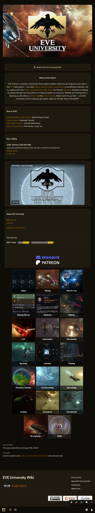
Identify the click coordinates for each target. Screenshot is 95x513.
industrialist (58, 87)
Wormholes (72, 339)
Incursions (47, 412)
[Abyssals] (23, 353)
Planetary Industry (23, 388)
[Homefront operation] (71, 402)
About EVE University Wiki (80, 481)
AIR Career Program (15, 123)
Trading (71, 363)
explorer (44, 87)
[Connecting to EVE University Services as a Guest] (47, 257)
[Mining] (47, 281)
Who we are (11, 220)
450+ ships (47, 90)
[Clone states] (71, 281)
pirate (37, 87)
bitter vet (34, 96)
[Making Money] (23, 305)
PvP (11, 87)
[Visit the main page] (3, 509)
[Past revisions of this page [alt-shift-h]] (81, 502)
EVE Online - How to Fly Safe (22, 166)
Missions (47, 315)
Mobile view (75, 489)
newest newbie (49, 96)
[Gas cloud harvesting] (71, 378)
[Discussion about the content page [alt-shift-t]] (86, 502)
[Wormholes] (71, 329)
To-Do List (11, 154)
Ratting (72, 315)
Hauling (23, 412)
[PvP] (23, 329)
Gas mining (71, 388)
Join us (10, 223)
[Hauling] (23, 402)
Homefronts (71, 412)
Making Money (23, 315)
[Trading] (71, 352)
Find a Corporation (14, 126)
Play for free (71, 291)
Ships (23, 291)
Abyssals (23, 363)
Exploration (47, 339)
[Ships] (23, 281)
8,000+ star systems (32, 90)
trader (50, 87)
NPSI (59, 436)
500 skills (67, 90)
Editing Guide (12, 151)
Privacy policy (76, 477)
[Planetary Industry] (23, 378)
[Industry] (47, 352)
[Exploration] (47, 329)
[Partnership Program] (15, 486)
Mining (48, 291)
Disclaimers (75, 485)
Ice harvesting (47, 388)
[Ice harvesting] (47, 378)
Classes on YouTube (15, 228)
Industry (47, 363)
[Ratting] (71, 305)
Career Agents (12, 120)
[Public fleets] (59, 426)
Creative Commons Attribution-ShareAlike (34, 456)
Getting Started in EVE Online (18, 117)
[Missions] (47, 305)
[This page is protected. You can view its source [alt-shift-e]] (76, 502)
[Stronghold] (35, 426)
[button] (47, 184)
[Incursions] (47, 402)
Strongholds (35, 436)
